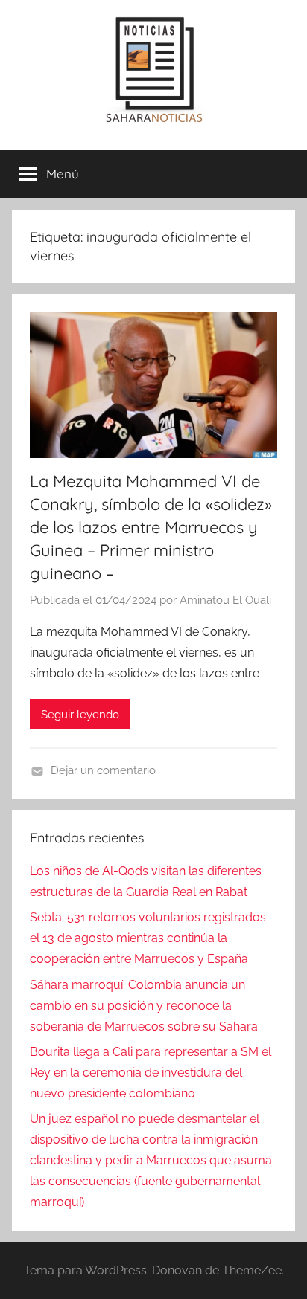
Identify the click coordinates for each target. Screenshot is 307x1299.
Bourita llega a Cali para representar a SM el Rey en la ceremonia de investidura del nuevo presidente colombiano (150, 1072)
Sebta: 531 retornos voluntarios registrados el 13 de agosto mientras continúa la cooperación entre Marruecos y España (148, 938)
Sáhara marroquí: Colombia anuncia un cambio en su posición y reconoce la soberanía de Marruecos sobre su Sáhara (144, 1006)
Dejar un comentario (103, 770)
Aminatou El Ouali (225, 600)
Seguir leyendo (80, 714)
